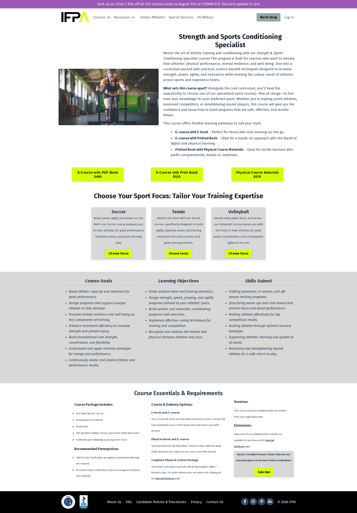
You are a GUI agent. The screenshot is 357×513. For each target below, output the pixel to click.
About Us (114, 502)
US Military (205, 17)
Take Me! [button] (264, 472)
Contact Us (214, 502)
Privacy (196, 502)
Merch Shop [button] (268, 17)
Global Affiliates (152, 17)
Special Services (181, 17)
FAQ (129, 502)
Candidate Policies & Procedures (161, 502)
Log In (289, 17)
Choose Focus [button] (118, 253)
